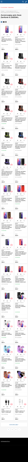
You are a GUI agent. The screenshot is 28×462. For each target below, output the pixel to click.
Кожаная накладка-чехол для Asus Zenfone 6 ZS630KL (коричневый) (6, 226)
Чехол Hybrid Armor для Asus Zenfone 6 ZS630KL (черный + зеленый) (7, 146)
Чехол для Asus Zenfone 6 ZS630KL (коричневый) (6, 385)
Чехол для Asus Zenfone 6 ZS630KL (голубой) (6, 360)
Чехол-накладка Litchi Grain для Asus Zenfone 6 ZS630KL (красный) (20, 253)
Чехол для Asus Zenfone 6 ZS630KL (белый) (6, 334)
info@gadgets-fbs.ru (5, 441)
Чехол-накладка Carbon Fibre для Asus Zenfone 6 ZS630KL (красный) (20, 280)
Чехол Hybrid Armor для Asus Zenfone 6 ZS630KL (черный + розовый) (7, 119)
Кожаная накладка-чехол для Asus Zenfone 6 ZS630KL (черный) (20, 173)
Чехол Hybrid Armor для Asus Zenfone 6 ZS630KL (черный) (20, 67)
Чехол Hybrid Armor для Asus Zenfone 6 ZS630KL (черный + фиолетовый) (7, 173)
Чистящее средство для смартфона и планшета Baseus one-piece (20, 386)
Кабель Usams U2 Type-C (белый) (20, 411)
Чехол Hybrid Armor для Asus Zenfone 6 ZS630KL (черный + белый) (7, 93)
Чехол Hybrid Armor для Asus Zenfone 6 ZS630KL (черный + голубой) (20, 146)
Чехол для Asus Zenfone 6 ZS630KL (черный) (20, 306)
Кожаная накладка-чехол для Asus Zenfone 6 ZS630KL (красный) (20, 200)
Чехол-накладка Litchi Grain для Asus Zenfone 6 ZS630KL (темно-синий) (7, 253)
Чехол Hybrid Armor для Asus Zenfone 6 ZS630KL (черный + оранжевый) (20, 119)
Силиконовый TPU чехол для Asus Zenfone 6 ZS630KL (6, 67)
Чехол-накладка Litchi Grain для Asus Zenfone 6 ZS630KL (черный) (20, 226)
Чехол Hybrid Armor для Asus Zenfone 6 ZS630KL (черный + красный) (20, 93)
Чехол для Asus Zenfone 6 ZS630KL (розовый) (20, 334)
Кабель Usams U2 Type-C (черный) (6, 411)
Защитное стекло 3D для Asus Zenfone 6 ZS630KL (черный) (20, 40)
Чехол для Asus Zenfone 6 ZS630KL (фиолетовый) (20, 360)
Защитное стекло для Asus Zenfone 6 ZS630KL (6, 40)
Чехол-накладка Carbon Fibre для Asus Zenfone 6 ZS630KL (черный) (6, 280)
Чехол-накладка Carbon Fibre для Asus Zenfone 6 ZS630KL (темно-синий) (6, 308)
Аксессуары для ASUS (11, 11)
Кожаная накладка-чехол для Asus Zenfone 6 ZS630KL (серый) (6, 200)
